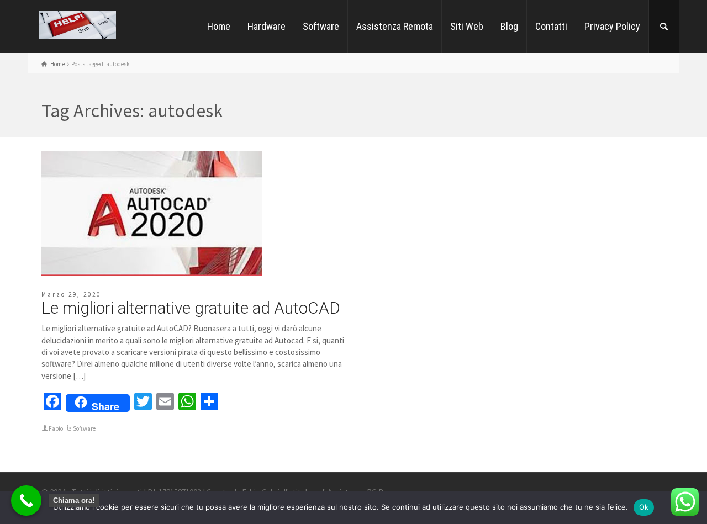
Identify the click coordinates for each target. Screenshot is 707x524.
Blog (509, 26)
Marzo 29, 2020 (71, 294)
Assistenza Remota (394, 26)
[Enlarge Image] (151, 213)
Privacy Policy (612, 26)
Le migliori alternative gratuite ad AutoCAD (190, 307)
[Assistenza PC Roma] (77, 24)
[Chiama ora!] (26, 500)
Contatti (551, 26)
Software (321, 26)
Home (218, 26)
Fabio (56, 428)
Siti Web (466, 26)
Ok (644, 506)
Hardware (266, 26)
